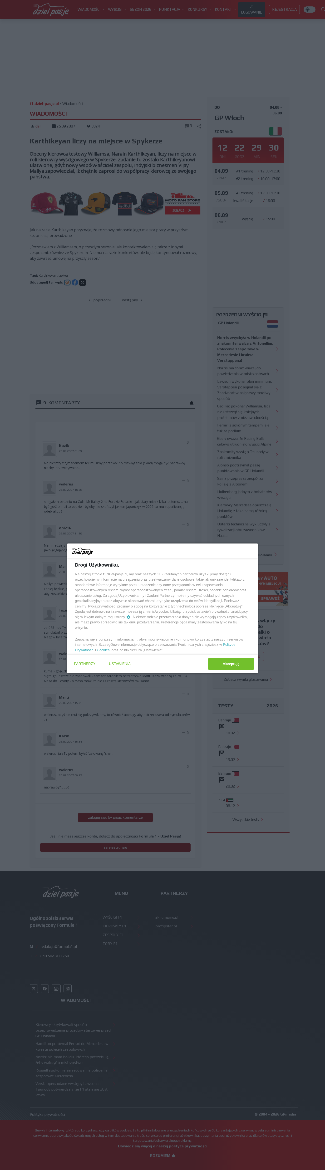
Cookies (103, 650)
